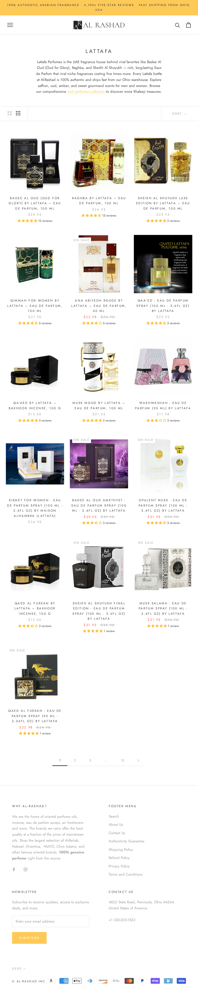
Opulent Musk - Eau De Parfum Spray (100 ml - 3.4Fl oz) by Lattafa (163, 505)
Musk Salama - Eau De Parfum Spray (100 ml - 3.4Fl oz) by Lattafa (163, 608)
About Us (116, 824)
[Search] (177, 24)
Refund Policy (119, 857)
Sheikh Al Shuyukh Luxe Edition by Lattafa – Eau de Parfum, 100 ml (163, 203)
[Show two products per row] (9, 113)
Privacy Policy (119, 866)
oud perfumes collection (86, 91)
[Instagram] (25, 869)
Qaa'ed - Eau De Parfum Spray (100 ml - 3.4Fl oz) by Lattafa (163, 305)
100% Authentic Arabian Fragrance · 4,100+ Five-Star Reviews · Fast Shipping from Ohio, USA (99, 7)
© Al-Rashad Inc (28, 981)
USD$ (17, 968)
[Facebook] (14, 869)
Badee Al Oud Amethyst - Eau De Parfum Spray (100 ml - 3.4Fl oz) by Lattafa (99, 505)
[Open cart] (188, 25)
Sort (178, 113)
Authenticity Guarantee (126, 841)
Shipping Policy (121, 849)
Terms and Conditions (125, 874)
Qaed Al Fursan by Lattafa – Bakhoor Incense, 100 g (35, 608)
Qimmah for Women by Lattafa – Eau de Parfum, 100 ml (35, 305)
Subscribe (29, 938)
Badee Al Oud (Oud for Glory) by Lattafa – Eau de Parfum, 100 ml (35, 203)
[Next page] (138, 760)
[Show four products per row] (18, 113)
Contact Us (117, 833)
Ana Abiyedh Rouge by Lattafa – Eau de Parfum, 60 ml (99, 305)
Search (114, 816)
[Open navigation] (10, 25)
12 (122, 760)
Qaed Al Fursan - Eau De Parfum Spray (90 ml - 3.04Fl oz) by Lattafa (35, 715)
